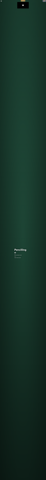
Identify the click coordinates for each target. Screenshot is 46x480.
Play (15, 252)
